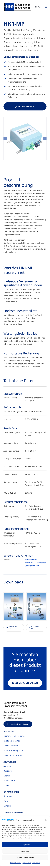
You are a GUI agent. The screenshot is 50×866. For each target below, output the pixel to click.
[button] (46, 820)
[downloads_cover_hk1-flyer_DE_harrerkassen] (13, 594)
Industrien (9, 762)
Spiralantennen (32, 565)
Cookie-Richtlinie (15, 863)
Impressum (36, 863)
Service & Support (13, 812)
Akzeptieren (25, 845)
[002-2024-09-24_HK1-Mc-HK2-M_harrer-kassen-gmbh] (25, 138)
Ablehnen (25, 851)
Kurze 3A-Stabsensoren (35, 562)
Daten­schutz (27, 863)
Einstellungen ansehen (25, 857)
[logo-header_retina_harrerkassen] (17, 3)
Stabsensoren (31, 559)
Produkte (8, 731)
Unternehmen (11, 792)
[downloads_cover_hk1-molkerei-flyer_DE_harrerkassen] (36, 594)
